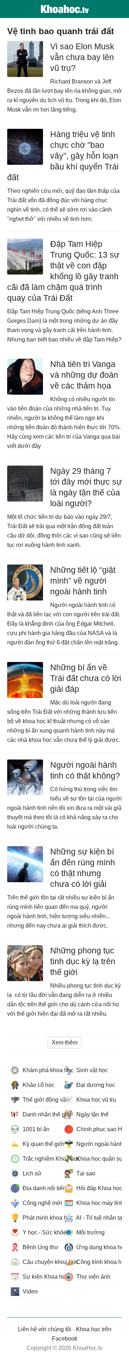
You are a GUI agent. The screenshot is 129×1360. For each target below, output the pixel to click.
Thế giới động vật (42, 1100)
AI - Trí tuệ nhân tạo (96, 1218)
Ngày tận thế (92, 1114)
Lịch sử (31, 1173)
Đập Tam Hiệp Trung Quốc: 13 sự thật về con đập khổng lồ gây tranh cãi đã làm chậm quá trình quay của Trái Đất (63, 271)
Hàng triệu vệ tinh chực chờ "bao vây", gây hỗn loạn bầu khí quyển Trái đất (63, 156)
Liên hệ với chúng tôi (44, 1329)
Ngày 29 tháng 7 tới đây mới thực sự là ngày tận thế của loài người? (86, 487)
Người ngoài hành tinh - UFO (96, 1144)
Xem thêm (64, 1042)
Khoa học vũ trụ (95, 1100)
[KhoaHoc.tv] (64, 9)
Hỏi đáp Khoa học (96, 1188)
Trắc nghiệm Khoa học (42, 1159)
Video (29, 1291)
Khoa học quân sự (96, 1159)
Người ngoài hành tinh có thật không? (85, 770)
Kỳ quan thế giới (42, 1144)
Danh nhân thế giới (42, 1114)
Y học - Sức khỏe (42, 1232)
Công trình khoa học (96, 1262)
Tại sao (85, 1173)
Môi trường (90, 1232)
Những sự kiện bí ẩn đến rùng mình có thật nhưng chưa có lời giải (82, 868)
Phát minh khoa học (42, 1218)
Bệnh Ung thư (39, 1247)
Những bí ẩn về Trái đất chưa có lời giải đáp (85, 678)
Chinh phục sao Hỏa (96, 1129)
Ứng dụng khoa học (96, 1247)
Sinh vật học (91, 1070)
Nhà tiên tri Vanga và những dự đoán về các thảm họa (84, 374)
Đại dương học (95, 1085)
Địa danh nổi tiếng (42, 1188)
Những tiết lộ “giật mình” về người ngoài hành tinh (82, 580)
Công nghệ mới (41, 1203)
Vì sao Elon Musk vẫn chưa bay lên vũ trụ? (82, 57)
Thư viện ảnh (92, 1277)
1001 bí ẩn (35, 1129)
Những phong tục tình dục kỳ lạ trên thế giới (82, 961)
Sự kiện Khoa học (42, 1277)
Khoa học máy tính (96, 1203)
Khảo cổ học (37, 1085)
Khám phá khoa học (42, 1070)
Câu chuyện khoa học (42, 1262)
